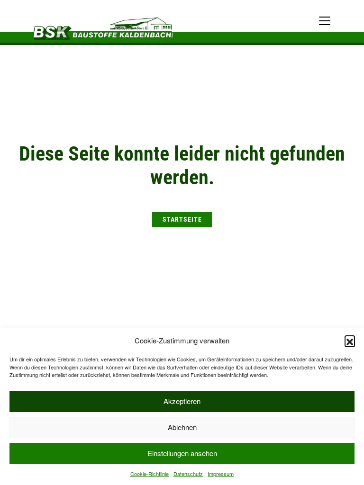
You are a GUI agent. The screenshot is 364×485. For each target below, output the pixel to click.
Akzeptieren (182, 401)
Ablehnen (182, 427)
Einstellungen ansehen (182, 453)
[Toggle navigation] (325, 21)
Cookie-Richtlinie (149, 473)
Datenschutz (188, 473)
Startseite (182, 220)
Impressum (221, 473)
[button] (350, 340)
